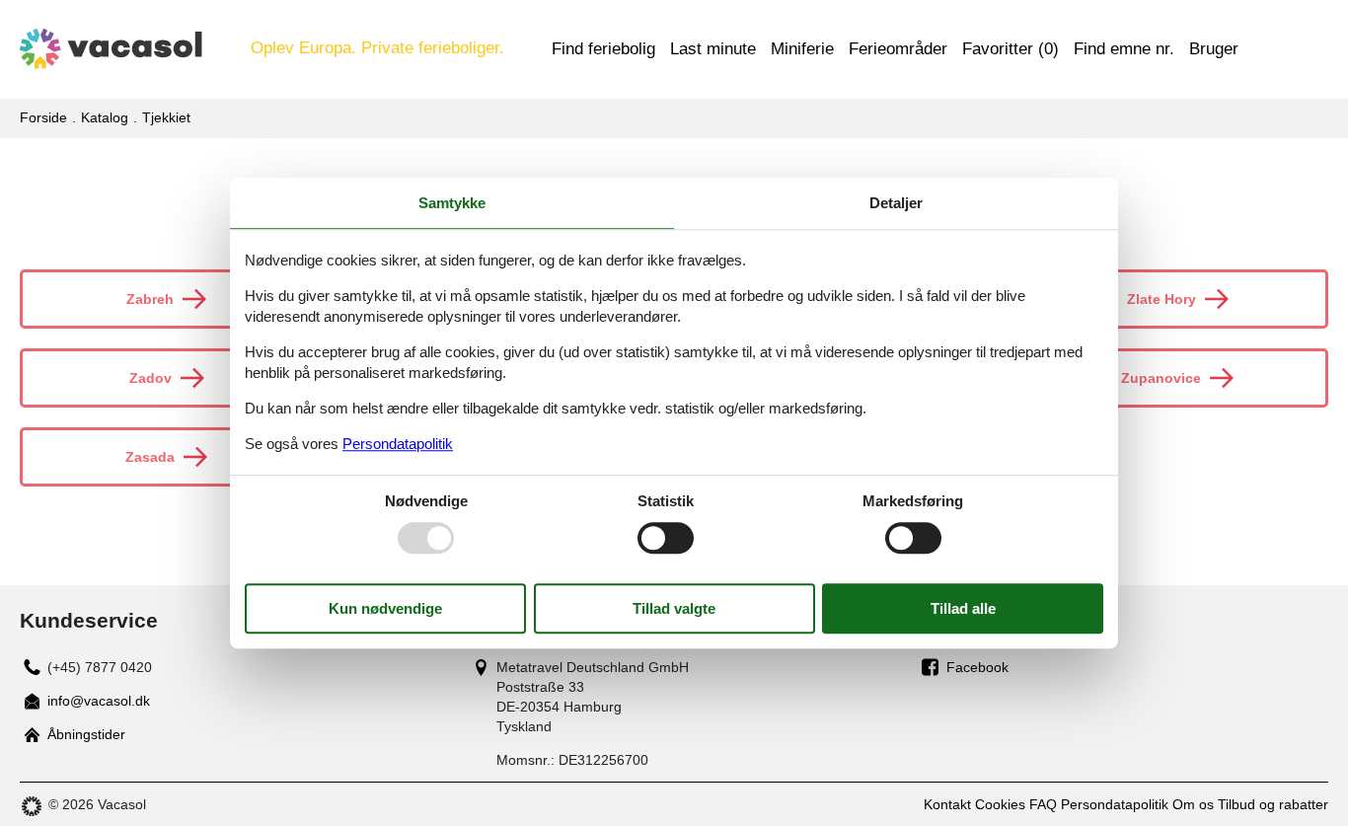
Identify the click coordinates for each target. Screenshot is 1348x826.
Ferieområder (898, 48)
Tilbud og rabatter (1273, 804)
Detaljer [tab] (896, 202)
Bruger (1213, 48)
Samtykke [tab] (452, 202)
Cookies (1000, 804)
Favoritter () (1010, 48)
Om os (1193, 804)
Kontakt (947, 804)
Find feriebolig (603, 48)
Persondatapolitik (1114, 804)
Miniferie (802, 48)
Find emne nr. (1124, 48)
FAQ (1043, 804)
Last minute (713, 48)
